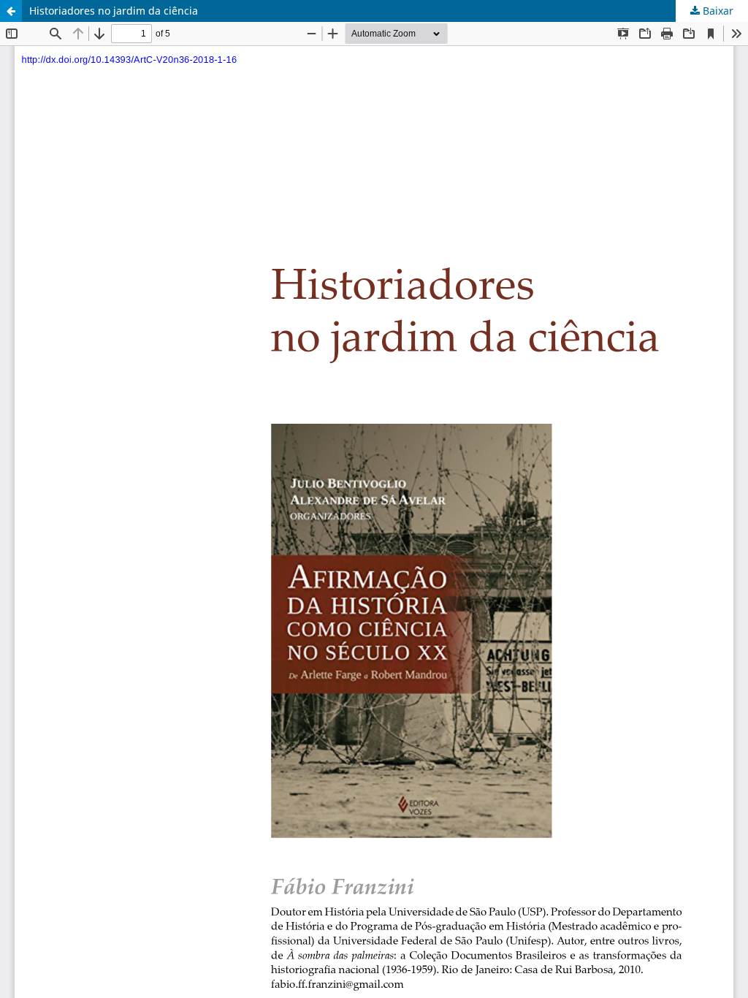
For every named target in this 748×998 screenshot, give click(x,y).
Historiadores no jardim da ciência (113, 11)
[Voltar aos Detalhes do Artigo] (11, 11)
